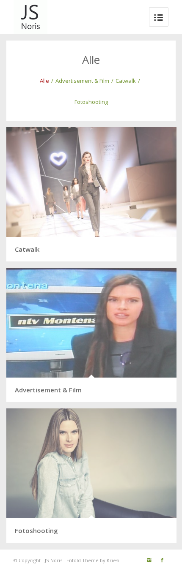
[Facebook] (162, 560)
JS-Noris (53, 560)
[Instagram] (149, 560)
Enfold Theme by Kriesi (92, 560)
